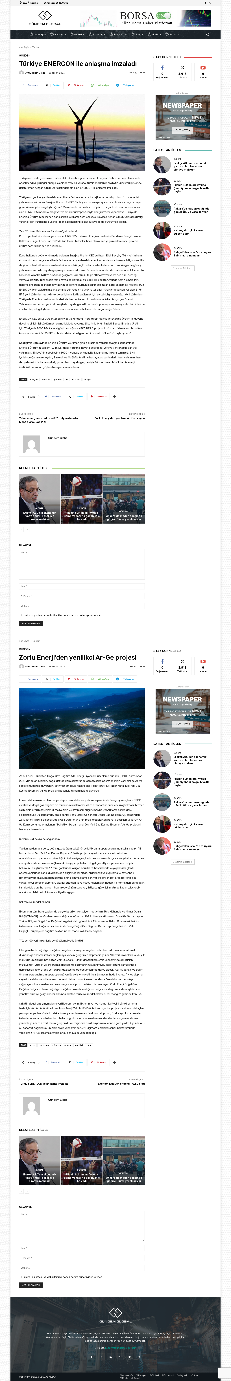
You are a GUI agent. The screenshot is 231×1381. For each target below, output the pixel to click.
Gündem (35, 47)
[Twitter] (210, 3)
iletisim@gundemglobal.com (120, 1348)
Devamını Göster (181, 268)
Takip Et (182, 65)
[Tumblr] (129, 1356)
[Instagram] (101, 1356)
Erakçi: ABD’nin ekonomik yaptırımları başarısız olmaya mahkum (39, 516)
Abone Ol (203, 65)
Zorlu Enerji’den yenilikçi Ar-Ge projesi (119, 418)
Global (39, 508)
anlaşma (34, 379)
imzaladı (76, 379)
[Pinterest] (120, 1356)
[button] (207, 34)
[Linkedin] (110, 1356)
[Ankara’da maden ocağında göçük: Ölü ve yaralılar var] (124, 498)
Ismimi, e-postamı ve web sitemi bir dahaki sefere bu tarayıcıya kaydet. (63, 615)
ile (67, 379)
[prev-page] (21, 529)
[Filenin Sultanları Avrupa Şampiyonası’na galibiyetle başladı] (82, 498)
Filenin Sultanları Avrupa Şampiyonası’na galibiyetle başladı (82, 516)
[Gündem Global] (22, 72)
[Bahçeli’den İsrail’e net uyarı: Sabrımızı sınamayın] (162, 252)
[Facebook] (205, 3)
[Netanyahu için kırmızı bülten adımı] (162, 230)
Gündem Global (37, 73)
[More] (114, 396)
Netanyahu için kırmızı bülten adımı (188, 232)
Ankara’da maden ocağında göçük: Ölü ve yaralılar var (124, 517)
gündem (58, 379)
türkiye (87, 379)
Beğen (162, 65)
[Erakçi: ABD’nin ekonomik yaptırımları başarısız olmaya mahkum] (39, 498)
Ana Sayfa (24, 47)
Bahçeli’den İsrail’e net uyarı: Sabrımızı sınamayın (193, 254)
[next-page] (27, 529)
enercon (46, 379)
